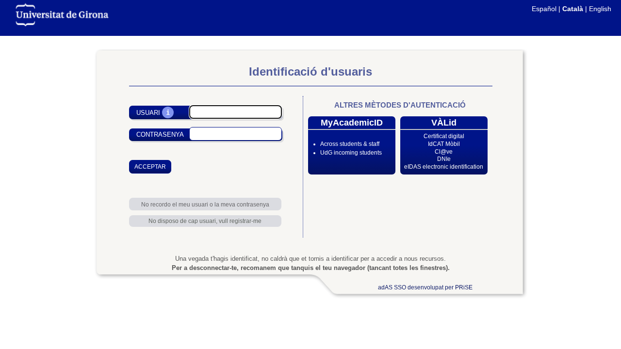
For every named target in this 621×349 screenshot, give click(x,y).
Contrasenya (160, 134)
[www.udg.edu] (62, 24)
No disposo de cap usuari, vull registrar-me (204, 221)
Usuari (148, 112)
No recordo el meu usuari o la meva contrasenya (205, 204)
